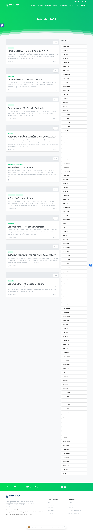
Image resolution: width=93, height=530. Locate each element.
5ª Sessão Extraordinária (20, 167)
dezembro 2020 (66, 304)
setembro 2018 (66, 413)
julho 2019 (65, 372)
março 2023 (66, 195)
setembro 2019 (66, 364)
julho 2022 (65, 227)
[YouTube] (85, 1)
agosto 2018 (66, 417)
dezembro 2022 (66, 207)
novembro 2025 (66, 78)
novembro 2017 (66, 453)
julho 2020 (65, 324)
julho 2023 (65, 179)
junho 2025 (65, 98)
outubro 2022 (66, 215)
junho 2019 (65, 376)
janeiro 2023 (66, 203)
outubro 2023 (66, 167)
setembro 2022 (66, 219)
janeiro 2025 (66, 118)
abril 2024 (65, 147)
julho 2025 (65, 94)
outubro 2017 (66, 457)
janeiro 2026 (66, 70)
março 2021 (65, 292)
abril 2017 (65, 473)
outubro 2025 (66, 82)
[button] (2, 25)
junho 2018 (65, 425)
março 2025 (66, 110)
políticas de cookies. (58, 527)
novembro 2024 (67, 126)
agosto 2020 (66, 320)
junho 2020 (65, 328)
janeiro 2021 (66, 300)
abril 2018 (65, 433)
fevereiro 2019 (66, 392)
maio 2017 (65, 469)
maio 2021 (65, 284)
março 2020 (66, 340)
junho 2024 (65, 139)
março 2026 (66, 62)
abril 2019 (65, 384)
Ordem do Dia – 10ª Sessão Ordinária (26, 283)
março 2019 (65, 388)
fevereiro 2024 (66, 155)
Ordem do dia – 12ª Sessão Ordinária (26, 108)
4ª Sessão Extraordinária (20, 198)
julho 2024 (65, 135)
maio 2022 (65, 235)
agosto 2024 (66, 130)
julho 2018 (65, 421)
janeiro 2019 (66, 396)
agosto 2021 (66, 272)
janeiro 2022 (66, 251)
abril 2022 (65, 239)
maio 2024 (65, 143)
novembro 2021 (66, 259)
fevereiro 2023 (66, 199)
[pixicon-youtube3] (64, 487)
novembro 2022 (66, 211)
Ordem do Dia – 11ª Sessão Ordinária (26, 226)
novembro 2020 (67, 308)
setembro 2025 (66, 86)
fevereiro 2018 (66, 441)
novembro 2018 (66, 405)
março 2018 (65, 437)
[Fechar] (64, 527)
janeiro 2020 (66, 348)
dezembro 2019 (66, 352)
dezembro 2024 (66, 122)
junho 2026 (65, 50)
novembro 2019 (66, 356)
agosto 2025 (66, 90)
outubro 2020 (66, 312)
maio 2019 (65, 380)
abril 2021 (65, 288)
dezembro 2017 (66, 449)
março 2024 (66, 151)
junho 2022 (65, 231)
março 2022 (66, 243)
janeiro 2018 (66, 445)
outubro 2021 (66, 264)
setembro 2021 (66, 268)
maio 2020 (65, 332)
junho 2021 (65, 280)
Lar (46, 23)
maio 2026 (65, 54)
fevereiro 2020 (66, 344)
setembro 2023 (66, 171)
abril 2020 (65, 336)
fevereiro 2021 (66, 296)
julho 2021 (65, 276)
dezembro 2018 (66, 400)
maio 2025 (65, 102)
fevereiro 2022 (66, 247)
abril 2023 (65, 191)
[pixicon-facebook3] (62, 487)
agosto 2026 (66, 46)
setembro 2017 (66, 461)
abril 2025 (65, 106)
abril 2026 (65, 58)
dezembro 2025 (66, 74)
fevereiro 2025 (66, 114)
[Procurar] (77, 5)
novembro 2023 (66, 163)
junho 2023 (65, 183)
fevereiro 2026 (66, 66)
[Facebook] (83, 1)
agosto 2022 (66, 223)
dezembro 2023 (66, 159)
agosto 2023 (66, 175)
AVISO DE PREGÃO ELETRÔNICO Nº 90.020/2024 (32, 136)
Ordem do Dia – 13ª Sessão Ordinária (26, 79)
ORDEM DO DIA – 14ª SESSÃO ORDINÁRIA (28, 50)
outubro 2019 (66, 360)
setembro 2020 (66, 316)
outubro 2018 (66, 409)
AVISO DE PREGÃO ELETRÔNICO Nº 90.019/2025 (32, 255)
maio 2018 (65, 429)
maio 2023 (65, 187)
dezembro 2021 (66, 255)
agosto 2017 (66, 465)
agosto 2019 (66, 368)
